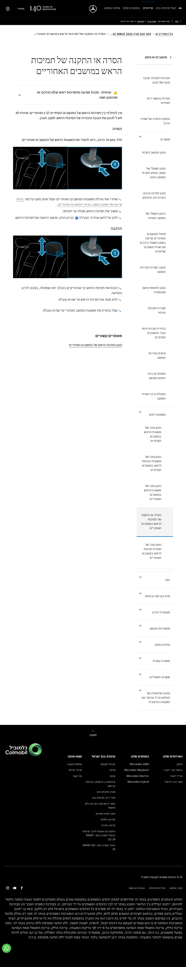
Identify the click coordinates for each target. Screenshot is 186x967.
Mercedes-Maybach (136, 770)
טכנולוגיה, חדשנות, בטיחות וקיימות (100, 784)
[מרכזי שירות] (8, 8)
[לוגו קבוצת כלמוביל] (23, 755)
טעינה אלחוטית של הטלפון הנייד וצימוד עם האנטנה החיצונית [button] (156, 697)
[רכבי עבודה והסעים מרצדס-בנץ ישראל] (93, 9)
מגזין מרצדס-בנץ (106, 792)
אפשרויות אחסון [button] (160, 628)
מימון (179, 764)
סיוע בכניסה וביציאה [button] (157, 596)
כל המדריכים (164, 34)
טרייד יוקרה (176, 776)
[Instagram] (7, 888)
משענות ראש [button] (157, 415)
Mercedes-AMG (139, 764)
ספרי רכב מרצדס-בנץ (103, 797)
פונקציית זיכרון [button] (161, 612)
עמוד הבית (151, 21)
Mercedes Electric (137, 776)
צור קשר (77, 776)
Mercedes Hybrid (138, 782)
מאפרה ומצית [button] (161, 661)
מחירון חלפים (108, 819)
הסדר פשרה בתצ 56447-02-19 (99, 847)
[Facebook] (22, 888)
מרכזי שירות (75, 770)
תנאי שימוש (176, 888)
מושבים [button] (165, 139)
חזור (177, 21)
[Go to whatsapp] (6, 948)
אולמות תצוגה (74, 764)
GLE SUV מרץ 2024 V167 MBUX (130, 34)
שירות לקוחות (108, 764)
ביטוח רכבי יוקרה (173, 770)
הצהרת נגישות (137, 888)
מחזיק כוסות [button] (162, 645)
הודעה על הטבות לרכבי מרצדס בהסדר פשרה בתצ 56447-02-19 (98, 835)
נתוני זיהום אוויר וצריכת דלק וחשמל (100, 805)
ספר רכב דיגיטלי (173, 782)
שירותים (140, 21)
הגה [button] (167, 580)
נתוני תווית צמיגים (105, 813)
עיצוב (112, 776)
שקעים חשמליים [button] (160, 677)
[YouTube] (15, 888)
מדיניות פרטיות (157, 888)
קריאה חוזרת (108, 825)
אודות (112, 770)
